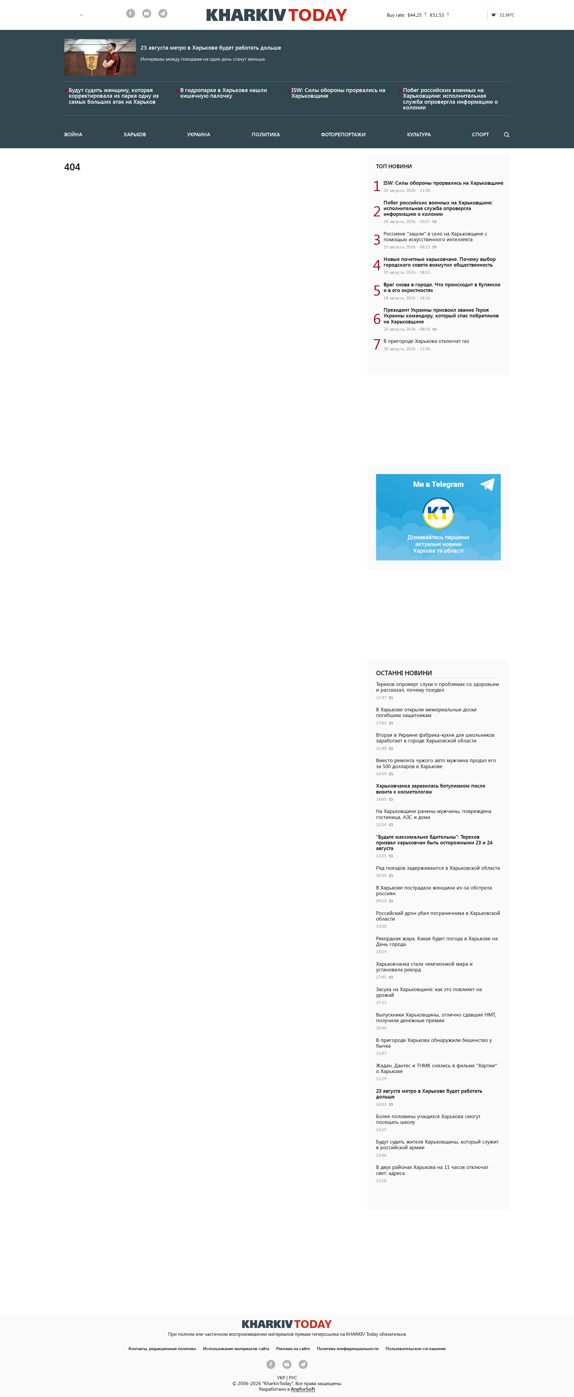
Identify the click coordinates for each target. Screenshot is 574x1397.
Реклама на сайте (293, 1348)
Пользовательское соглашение (416, 1348)
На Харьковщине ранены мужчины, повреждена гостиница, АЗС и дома (433, 814)
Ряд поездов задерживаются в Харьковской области (438, 867)
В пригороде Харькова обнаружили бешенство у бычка (434, 1043)
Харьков (135, 134)
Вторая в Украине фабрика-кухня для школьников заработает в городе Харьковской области (435, 737)
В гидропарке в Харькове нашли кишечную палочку (223, 92)
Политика (266, 134)
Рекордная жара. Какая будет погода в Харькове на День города (437, 941)
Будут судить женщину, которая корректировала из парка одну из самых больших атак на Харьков (114, 95)
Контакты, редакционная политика (162, 1348)
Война (73, 134)
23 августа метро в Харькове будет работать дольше (211, 47)
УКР (281, 1377)
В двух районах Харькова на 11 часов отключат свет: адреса (432, 1170)
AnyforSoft (303, 1389)
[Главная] (277, 15)
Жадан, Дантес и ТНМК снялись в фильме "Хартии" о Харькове (436, 1068)
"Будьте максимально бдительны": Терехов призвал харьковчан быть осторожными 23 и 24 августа (434, 842)
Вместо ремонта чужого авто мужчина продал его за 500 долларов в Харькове (436, 763)
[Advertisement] (438, 423)
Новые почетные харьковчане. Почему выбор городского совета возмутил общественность (440, 262)
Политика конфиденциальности (347, 1348)
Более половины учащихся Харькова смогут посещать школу (428, 1119)
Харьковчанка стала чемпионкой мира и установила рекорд (424, 966)
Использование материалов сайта (236, 1348)
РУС (293, 1377)
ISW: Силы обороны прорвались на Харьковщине (338, 92)
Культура (419, 134)
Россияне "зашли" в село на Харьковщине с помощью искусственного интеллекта (435, 236)
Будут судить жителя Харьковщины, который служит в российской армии (437, 1144)
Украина (198, 134)
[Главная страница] (287, 1324)
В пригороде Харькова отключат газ (426, 340)
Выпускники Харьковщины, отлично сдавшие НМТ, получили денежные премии (436, 1017)
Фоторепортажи (343, 134)
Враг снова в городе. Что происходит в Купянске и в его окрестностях (442, 287)
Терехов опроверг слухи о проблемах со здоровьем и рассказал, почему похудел (437, 687)
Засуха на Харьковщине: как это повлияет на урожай (429, 992)
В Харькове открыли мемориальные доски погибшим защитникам (426, 712)
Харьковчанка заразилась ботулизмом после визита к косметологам (430, 788)
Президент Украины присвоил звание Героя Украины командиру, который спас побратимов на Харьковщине (441, 315)
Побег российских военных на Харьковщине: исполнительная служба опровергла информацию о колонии (450, 98)
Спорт (480, 134)
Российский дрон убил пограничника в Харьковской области (438, 916)
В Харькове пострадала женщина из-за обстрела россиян (434, 890)
